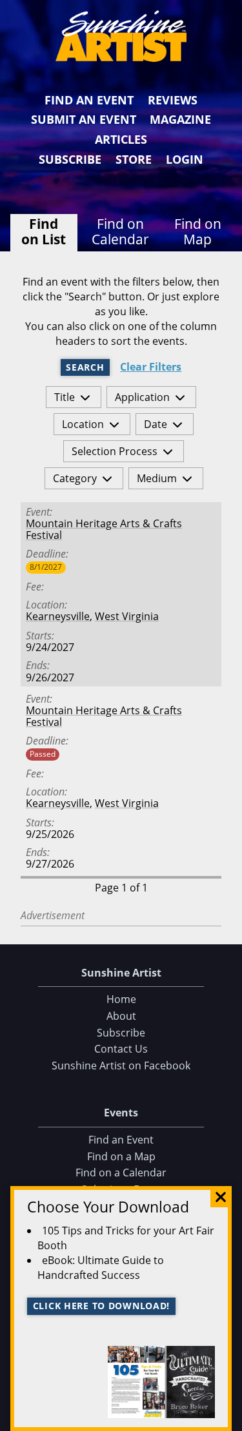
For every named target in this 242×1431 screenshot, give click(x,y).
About (121, 1016)
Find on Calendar (120, 231)
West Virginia (127, 616)
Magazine (180, 119)
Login (184, 159)
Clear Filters (150, 367)
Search (85, 367)
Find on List (43, 231)
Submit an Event (83, 119)
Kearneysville (58, 616)
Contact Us (121, 1049)
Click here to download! (101, 1306)
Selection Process (114, 451)
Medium (157, 478)
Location (83, 424)
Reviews (172, 100)
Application (142, 397)
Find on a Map (121, 1156)
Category (75, 478)
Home (121, 999)
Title (64, 397)
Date (155, 424)
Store (134, 159)
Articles (121, 139)
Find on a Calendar (121, 1172)
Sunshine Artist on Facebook (121, 1065)
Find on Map (197, 231)
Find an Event (89, 100)
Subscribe (70, 159)
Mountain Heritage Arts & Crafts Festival (104, 529)
